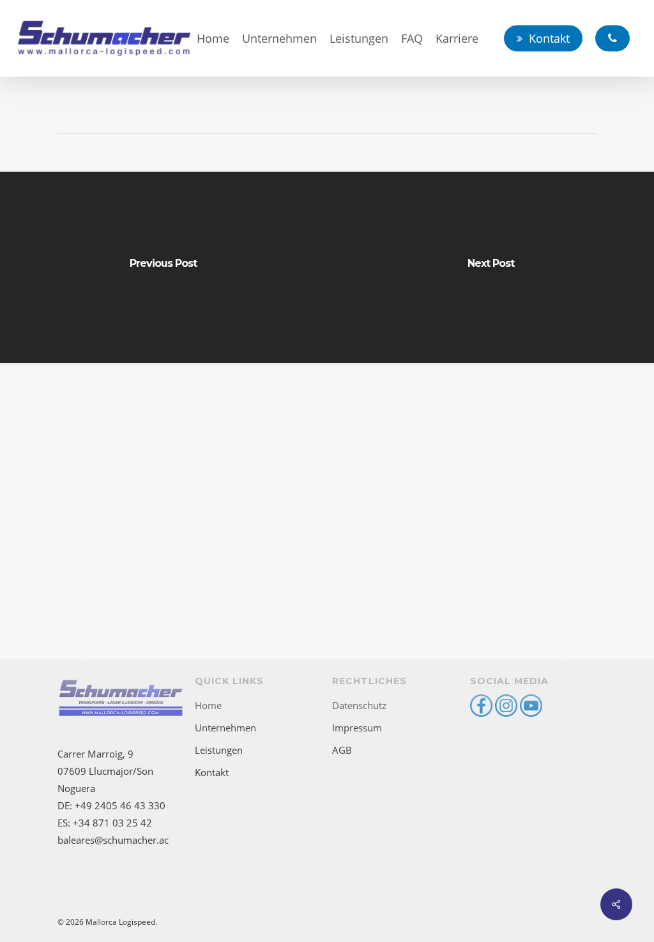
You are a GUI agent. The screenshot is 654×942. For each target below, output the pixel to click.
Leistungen (219, 750)
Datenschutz (359, 705)
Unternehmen (225, 727)
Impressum (357, 727)
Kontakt (212, 772)
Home (208, 705)
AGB (342, 750)
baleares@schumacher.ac (113, 840)
